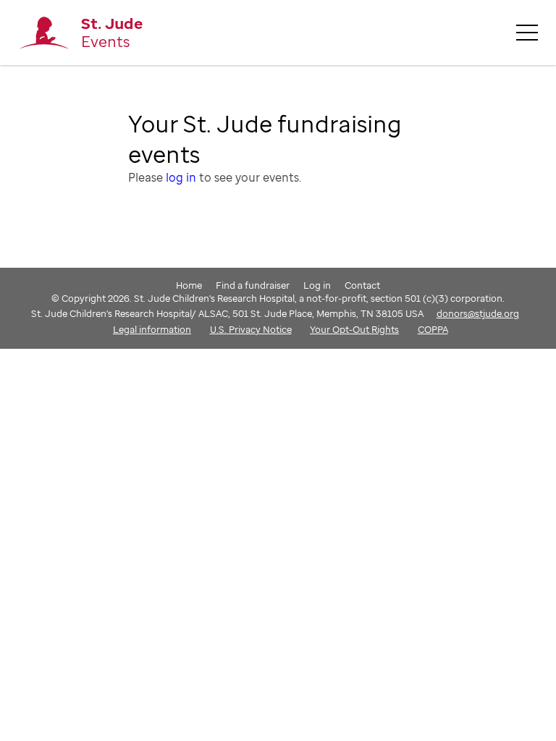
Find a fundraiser (253, 285)
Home (189, 285)
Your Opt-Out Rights (354, 329)
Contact (362, 285)
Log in (317, 285)
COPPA (433, 329)
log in (181, 177)
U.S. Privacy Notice (251, 329)
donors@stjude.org (478, 313)
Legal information (152, 329)
